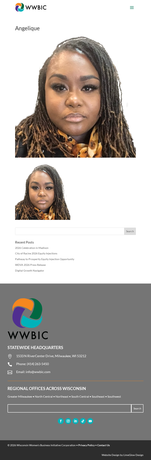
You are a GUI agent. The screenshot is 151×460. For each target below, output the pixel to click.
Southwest (114, 396)
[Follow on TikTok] (83, 421)
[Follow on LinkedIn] (75, 421)
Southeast (98, 396)
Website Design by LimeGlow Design (122, 454)
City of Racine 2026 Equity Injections (36, 253)
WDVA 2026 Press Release (30, 264)
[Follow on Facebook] (61, 421)
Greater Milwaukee (20, 396)
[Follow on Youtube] (90, 421)
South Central (80, 396)
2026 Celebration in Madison (31, 247)
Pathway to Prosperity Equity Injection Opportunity (44, 259)
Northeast (62, 396)
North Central (44, 396)
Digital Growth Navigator (29, 270)
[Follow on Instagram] (68, 421)
